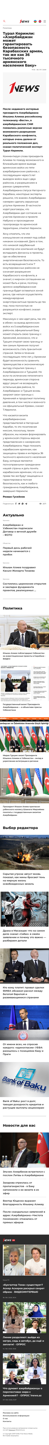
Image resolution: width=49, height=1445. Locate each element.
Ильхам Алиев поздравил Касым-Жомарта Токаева (19, 569)
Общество (6, 543)
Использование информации (16, 1416)
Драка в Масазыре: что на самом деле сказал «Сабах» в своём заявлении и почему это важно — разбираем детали (24, 935)
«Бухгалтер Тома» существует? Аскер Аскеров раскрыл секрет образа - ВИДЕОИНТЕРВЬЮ (23, 1288)
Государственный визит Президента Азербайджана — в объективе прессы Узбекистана (22, 707)
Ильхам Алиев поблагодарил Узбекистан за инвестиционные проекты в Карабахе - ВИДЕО (24, 656)
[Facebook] (16, 504)
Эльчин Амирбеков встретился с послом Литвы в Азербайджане (24, 1173)
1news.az (12, 1430)
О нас (5, 1418)
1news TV (6, 1280)
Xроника (6, 520)
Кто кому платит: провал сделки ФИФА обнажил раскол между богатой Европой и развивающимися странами (23, 992)
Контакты (7, 1421)
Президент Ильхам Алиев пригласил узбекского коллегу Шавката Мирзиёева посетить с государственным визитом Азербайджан (23, 810)
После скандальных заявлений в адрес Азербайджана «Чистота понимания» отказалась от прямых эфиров (24, 1217)
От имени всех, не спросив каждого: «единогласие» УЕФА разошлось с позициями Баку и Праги (23, 1049)
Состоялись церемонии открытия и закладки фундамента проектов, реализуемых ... (24, 587)
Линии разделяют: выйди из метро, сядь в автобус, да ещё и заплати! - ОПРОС (23, 1341)
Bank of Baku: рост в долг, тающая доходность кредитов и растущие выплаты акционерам (23, 1104)
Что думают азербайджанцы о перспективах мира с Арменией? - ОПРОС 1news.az (22, 1392)
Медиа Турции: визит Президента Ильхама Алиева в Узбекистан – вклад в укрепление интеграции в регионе (23, 758)
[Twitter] (19, 504)
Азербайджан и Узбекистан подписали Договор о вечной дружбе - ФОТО (20, 530)
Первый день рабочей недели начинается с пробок (17, 551)
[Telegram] (26, 504)
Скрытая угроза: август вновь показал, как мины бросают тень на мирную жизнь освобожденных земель (24, 879)
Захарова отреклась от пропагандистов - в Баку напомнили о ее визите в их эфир (21, 1188)
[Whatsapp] (22, 504)
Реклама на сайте (11, 1413)
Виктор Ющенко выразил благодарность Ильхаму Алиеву (23, 1202)
